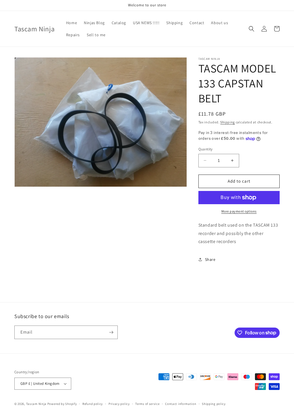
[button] (251, 28)
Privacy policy (119, 404)
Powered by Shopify (62, 404)
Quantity (205, 149)
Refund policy (92, 404)
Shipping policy (214, 404)
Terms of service (147, 404)
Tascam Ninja (36, 404)
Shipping (227, 122)
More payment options (239, 211)
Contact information (180, 404)
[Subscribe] (111, 332)
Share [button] (210, 259)
